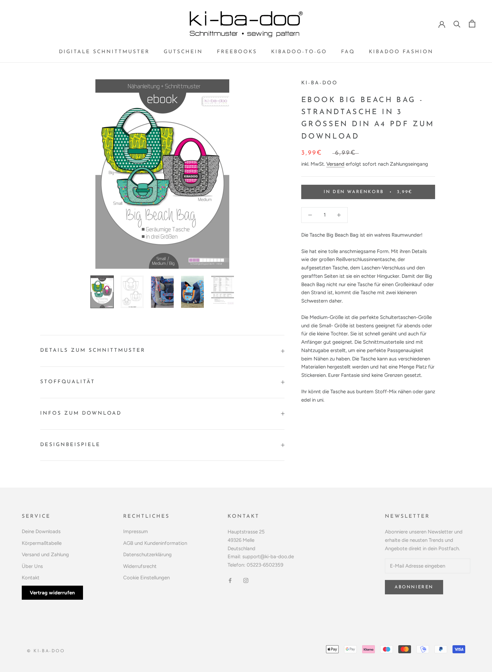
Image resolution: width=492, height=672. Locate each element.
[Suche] (457, 23)
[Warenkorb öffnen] (472, 23)
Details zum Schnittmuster (92, 350)
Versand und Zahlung (45, 555)
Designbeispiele (70, 444)
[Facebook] (230, 580)
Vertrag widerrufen (52, 593)
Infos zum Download (80, 413)
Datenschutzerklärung (147, 555)
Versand (335, 164)
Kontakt (30, 578)
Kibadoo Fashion (401, 52)
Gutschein (183, 52)
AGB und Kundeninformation (155, 543)
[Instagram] (245, 580)
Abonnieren (414, 587)
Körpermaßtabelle (42, 543)
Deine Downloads (41, 531)
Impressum (135, 531)
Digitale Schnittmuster (104, 52)
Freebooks (237, 52)
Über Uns (32, 566)
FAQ (348, 52)
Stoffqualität (67, 382)
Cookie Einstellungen (146, 578)
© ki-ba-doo (46, 651)
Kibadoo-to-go (299, 52)
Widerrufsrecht (140, 566)
